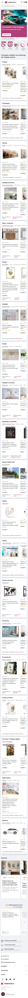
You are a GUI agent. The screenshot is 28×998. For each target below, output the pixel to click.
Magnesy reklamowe (6, 823)
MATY (18, 780)
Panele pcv (11, 346)
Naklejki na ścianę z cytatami (17, 416)
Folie (24, 823)
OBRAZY (14, 780)
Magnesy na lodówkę (20, 424)
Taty (19, 659)
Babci (23, 659)
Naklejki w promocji (19, 815)
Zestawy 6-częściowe (21, 64)
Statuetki (4, 700)
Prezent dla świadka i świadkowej (17, 692)
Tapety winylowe (23, 543)
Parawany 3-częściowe (6, 623)
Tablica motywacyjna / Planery (8, 424)
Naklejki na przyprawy (23, 306)
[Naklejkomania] (14, 984)
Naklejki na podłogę (14, 306)
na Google (19, 907)
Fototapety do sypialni (16, 105)
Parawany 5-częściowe (16, 623)
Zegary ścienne (5, 503)
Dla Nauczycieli (5, 264)
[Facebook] (2, 979)
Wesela (11, 264)
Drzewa (21, 385)
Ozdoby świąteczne (10, 700)
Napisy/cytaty (5, 385)
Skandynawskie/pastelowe (7, 185)
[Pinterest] (14, 979)
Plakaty (21, 823)
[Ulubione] (21, 2)
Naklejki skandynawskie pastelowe (17, 217)
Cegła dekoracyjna (17, 346)
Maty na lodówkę (18, 225)
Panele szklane (5, 346)
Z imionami (24, 185)
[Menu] (2, 2)
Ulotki (17, 823)
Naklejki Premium (17, 185)
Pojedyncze (14, 64)
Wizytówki (13, 823)
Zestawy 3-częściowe (6, 64)
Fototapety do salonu (6, 105)
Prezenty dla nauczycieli (16, 298)
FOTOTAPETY (9, 780)
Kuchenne (11, 385)
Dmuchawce (16, 385)
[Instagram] (6, 979)
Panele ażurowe (5, 582)
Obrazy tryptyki (18, 177)
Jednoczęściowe (10, 145)
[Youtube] (10, 979)
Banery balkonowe (6, 464)
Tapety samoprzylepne (6, 543)
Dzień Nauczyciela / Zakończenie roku (20, 264)
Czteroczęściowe (23, 145)
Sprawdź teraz (6, 34)
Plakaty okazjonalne (19, 700)
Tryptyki (4, 145)
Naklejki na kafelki (6, 306)
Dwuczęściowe (16, 145)
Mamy (16, 659)
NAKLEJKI (4, 780)
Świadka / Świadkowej (6, 659)
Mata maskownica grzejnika (7, 225)
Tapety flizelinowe (15, 543)
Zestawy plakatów (18, 98)
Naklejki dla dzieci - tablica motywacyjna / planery (16, 456)
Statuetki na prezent (19, 733)
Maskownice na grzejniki (17, 256)
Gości (13, 659)
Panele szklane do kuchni (17, 377)
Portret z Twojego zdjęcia (7, 741)
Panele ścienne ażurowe (17, 615)
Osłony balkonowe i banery (18, 495)
